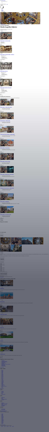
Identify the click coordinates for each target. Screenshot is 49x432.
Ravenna (2, 376)
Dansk (2, 415)
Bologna (2, 375)
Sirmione (3, 378)
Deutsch (2, 416)
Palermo (2, 374)
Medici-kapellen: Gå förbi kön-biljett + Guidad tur (7, 54)
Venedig (2, 370)
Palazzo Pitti (3, 363)
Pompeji (2, 377)
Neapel (2, 372)
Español (2, 417)
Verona (2, 373)
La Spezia (3, 380)
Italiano (2, 419)
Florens (2, 371)
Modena (2, 383)
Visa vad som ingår (2, 59)
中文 (2, 423)
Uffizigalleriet (3, 360)
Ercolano (3, 384)
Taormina (3, 381)
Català (2, 414)
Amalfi (2, 385)
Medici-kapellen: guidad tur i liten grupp (5, 87)
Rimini (2, 382)
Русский (3, 422)
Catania (2, 379)
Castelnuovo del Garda (4, 386)
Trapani (2, 387)
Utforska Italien (2, 388)
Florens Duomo (3, 362)
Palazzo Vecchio (3, 365)
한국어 (2, 418)
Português (3, 421)
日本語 (2, 420)
